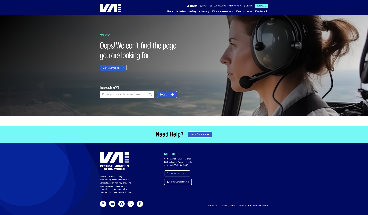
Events (240, 11)
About (170, 11)
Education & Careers (222, 11)
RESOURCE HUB (219, 6)
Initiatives (181, 11)
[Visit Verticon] (192, 6)
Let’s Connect (198, 134)
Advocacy (204, 11)
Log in (205, 6)
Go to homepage (112, 67)
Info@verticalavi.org (180, 181)
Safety (192, 11)
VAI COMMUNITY (234, 6)
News (249, 11)
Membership (261, 11)
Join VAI (260, 6)
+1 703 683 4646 (179, 173)
